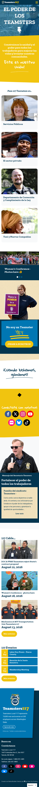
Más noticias (9, 634)
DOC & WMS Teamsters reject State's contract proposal (18, 562)
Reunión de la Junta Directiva (19, 661)
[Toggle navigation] (36, 2)
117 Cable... (8, 538)
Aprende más (9, 727)
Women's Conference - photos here (18, 593)
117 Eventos (9, 647)
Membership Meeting (19, 669)
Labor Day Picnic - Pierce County (21, 653)
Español (30, 785)
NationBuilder (13, 781)
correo (17, 731)
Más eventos (9, 678)
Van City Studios (33, 781)
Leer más (20, 513)
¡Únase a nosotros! (19, 344)
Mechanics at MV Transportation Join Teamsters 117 (17, 622)
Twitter (11, 731)
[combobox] (32, 785)
